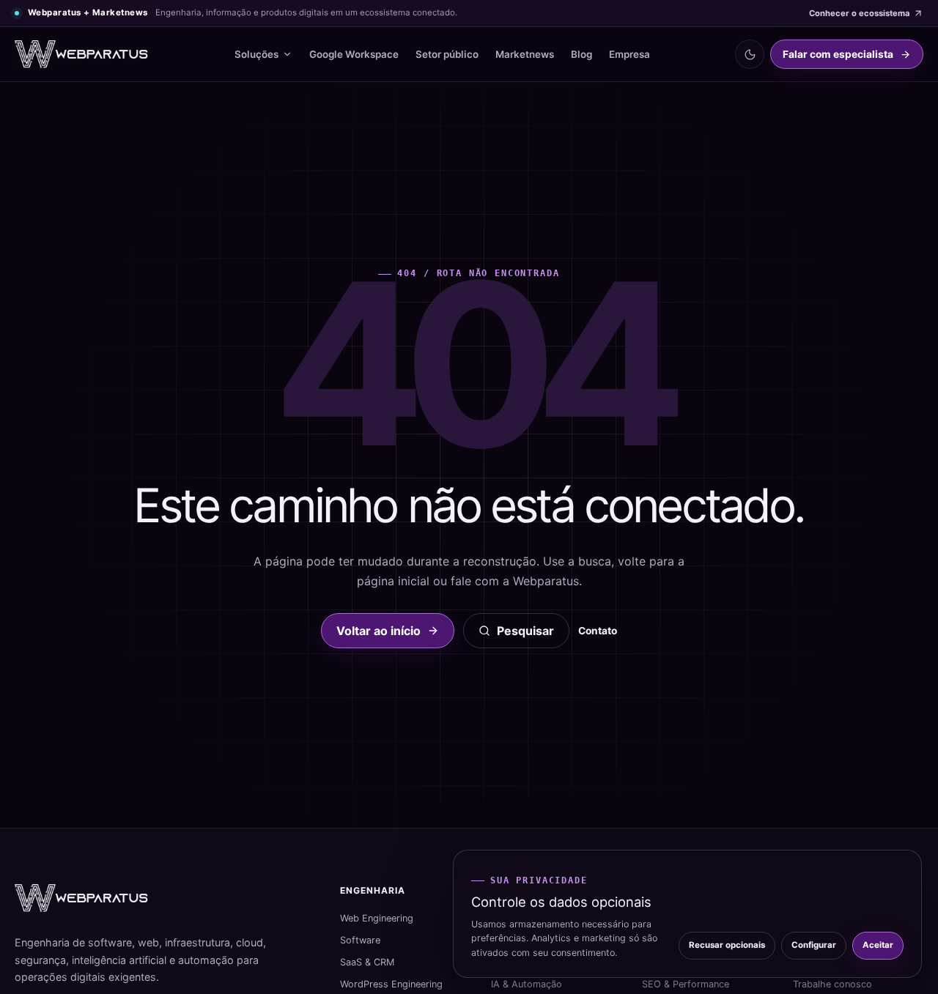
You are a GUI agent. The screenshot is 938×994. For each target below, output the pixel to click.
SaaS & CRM (367, 962)
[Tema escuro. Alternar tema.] (749, 54)
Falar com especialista (838, 54)
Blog (581, 54)
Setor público (447, 54)
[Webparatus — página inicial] (82, 54)
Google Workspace (354, 54)
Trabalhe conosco (832, 984)
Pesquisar (525, 630)
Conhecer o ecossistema (859, 13)
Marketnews (524, 54)
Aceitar (878, 945)
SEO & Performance (685, 984)
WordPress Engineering (391, 984)
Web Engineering (376, 918)
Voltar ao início (378, 630)
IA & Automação (526, 984)
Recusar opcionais (727, 945)
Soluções (256, 54)
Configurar (813, 945)
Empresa (629, 54)
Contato (597, 631)
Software (360, 940)
